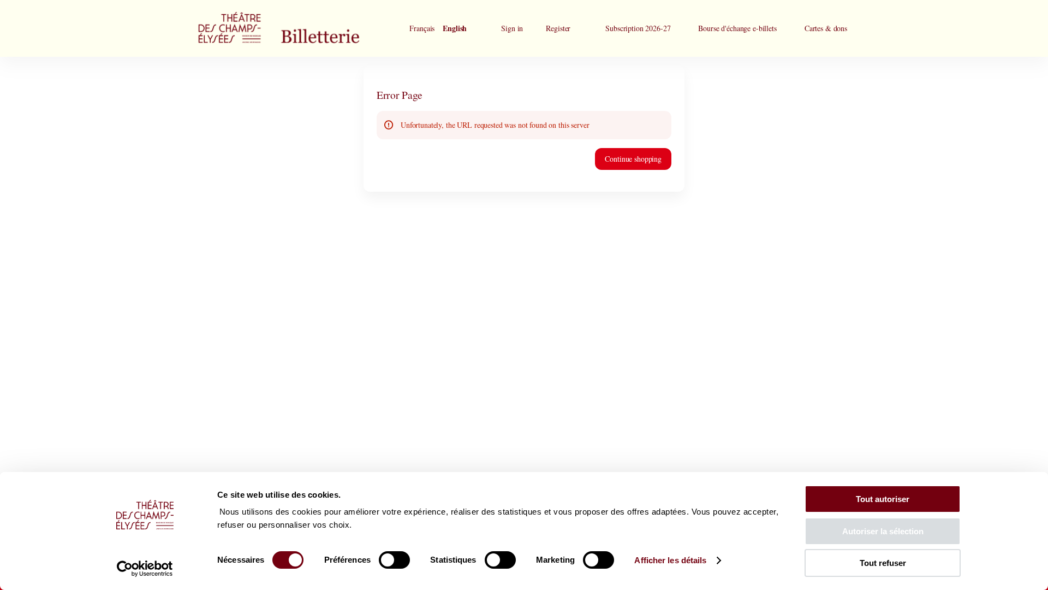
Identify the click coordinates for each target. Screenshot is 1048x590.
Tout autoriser (882, 499)
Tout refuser (883, 563)
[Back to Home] (300, 28)
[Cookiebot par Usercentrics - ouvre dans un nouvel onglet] (145, 568)
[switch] (394, 560)
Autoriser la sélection (883, 531)
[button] (638, 28)
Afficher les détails (670, 560)
